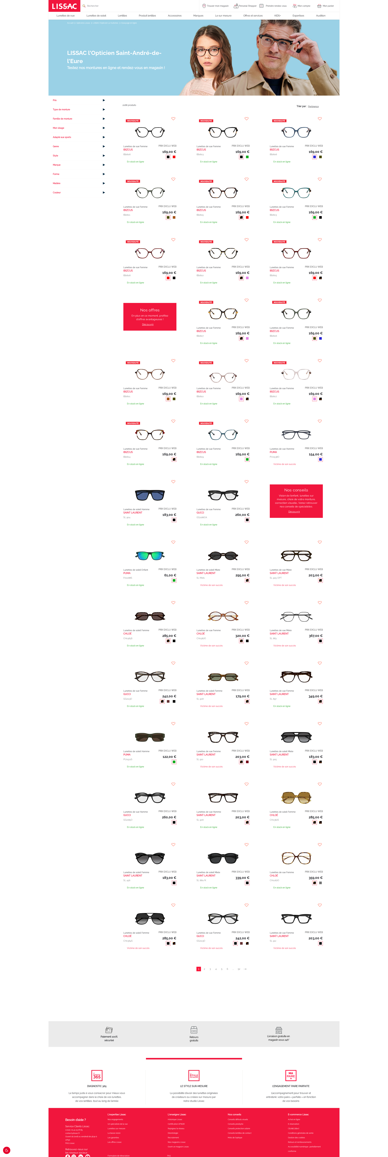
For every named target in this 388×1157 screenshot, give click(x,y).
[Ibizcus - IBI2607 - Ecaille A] (223, 311)
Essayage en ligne (129, 23)
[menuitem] (67, 16)
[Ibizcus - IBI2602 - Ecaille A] (223, 250)
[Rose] (247, 278)
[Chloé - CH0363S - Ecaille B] (149, 613)
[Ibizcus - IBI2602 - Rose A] (223, 371)
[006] (173, 701)
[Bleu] (314, 157)
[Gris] (320, 883)
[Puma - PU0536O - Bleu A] (296, 432)
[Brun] (173, 218)
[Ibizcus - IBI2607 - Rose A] (296, 371)
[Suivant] (246, 969)
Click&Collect (293, 1129)
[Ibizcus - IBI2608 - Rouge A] (149, 250)
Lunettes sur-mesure (116, 1129)
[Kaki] (320, 157)
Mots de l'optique (235, 1138)
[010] (168, 701)
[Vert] (247, 157)
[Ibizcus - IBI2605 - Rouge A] (296, 250)
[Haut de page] (381, 1145)
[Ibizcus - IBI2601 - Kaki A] (149, 190)
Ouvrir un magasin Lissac (178, 1147)
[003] (320, 459)
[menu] (194, 16)
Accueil (70, 23)
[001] (247, 520)
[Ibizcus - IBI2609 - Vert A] (223, 432)
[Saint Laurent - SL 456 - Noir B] (149, 855)
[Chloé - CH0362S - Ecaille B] (296, 795)
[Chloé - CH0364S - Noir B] (149, 916)
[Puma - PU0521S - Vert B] (149, 734)
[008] (173, 883)
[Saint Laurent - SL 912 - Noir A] (296, 916)
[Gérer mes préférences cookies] (6, 1150)
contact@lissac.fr (72, 1133)
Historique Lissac (175, 1119)
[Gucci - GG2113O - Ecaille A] (149, 674)
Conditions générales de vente (300, 1133)
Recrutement (173, 1138)
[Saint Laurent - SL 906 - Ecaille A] (223, 795)
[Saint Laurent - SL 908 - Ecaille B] (223, 674)
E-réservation (293, 1124)
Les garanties (113, 1138)
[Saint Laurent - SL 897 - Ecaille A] (296, 674)
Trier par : (302, 106)
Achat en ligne (294, 1119)
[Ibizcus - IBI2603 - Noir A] (223, 129)
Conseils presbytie (235, 1124)
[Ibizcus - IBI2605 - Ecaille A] (223, 190)
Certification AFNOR (176, 1124)
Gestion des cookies (296, 1138)
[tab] (80, 100)
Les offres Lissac (115, 1142)
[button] (296, 421)
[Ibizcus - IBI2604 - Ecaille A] (149, 432)
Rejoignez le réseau (176, 1129)
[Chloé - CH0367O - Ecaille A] (223, 613)
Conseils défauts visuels (238, 1119)
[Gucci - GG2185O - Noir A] (149, 795)
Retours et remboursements (299, 1142)
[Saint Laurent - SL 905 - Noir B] (296, 734)
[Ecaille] (173, 943)
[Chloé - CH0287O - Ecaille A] (296, 855)
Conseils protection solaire (239, 1129)
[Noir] (168, 157)
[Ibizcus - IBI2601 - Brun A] (149, 371)
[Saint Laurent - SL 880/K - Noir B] (223, 855)
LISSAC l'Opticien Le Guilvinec (106, 23)
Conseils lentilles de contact (239, 1133)
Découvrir (148, 324)
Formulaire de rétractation (119, 1156)
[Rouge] (173, 157)
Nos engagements (115, 1119)
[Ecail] (241, 218)
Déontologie (173, 1133)
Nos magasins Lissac (177, 1142)
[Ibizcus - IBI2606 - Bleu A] (296, 129)
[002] (173, 520)
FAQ (169, 1156)
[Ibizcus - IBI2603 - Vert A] (296, 190)
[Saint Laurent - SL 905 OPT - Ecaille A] (296, 553)
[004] (173, 762)
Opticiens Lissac (83, 23)
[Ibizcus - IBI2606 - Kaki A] (296, 311)
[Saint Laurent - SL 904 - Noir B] (149, 492)
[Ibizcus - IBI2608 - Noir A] (149, 129)
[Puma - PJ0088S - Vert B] (149, 553)
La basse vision (114, 1133)
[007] (162, 701)
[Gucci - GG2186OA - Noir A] (223, 492)
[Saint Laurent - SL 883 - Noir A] (296, 613)
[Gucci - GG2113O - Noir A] (223, 916)
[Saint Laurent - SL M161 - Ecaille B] (223, 553)
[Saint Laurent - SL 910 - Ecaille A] (223, 734)
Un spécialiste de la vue (118, 1124)
